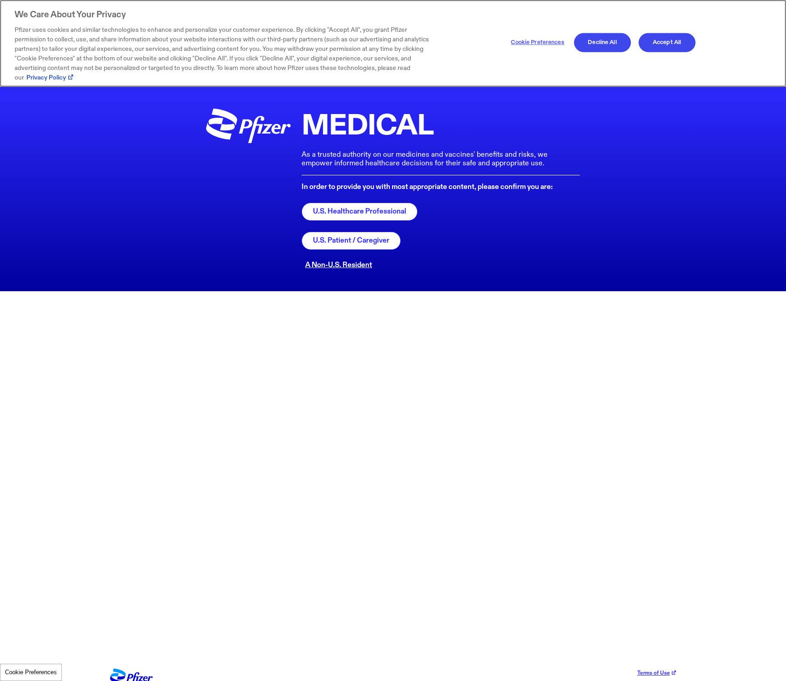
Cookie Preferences (31, 672)
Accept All (667, 42)
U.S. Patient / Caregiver (351, 240)
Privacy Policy (46, 77)
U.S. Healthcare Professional (359, 211)
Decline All (602, 42)
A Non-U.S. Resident (338, 265)
